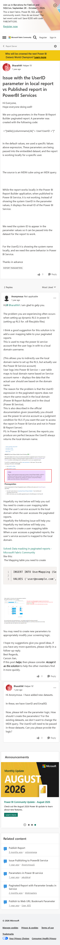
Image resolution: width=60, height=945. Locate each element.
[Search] (35, 37)
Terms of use (47, 927)
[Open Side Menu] (4, 37)
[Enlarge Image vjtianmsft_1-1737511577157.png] (30, 470)
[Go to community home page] (20, 37)
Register (43, 37)
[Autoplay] (24, 824)
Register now (10, 26)
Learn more (40, 57)
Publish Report (17, 847)
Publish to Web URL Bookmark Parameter (32, 901)
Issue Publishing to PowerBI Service (28, 860)
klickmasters (31, 892)
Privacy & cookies (29, 927)
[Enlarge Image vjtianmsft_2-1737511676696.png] (30, 611)
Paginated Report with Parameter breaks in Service (32, 887)
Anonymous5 (28, 864)
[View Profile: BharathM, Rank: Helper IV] (7, 67)
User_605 (26, 905)
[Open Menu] (55, 46)
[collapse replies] (30, 293)
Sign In (53, 37)
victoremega (31, 852)
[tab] (28, 824)
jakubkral (26, 877)
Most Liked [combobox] (49, 287)
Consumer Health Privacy (44, 938)
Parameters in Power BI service (26, 873)
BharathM (17, 65)
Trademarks (8, 933)
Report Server (11, 46)
